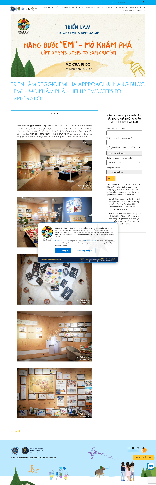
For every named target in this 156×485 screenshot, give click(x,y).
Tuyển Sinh (110, 7)
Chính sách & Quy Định (132, 10)
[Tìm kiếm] (143, 2)
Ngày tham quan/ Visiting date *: (120, 158)
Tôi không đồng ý (84, 251)
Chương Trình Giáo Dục (91, 7)
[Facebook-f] (112, 2)
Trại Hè (121, 7)
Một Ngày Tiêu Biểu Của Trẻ (66, 7)
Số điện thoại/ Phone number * (119, 138)
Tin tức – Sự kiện (136, 7)
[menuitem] (101, 2)
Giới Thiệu (46, 7)
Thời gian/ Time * (113, 168)
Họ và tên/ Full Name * (115, 128)
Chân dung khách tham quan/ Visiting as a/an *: (123, 148)
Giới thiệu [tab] (54, 113)
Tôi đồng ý (63, 251)
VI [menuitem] (101, 2)
